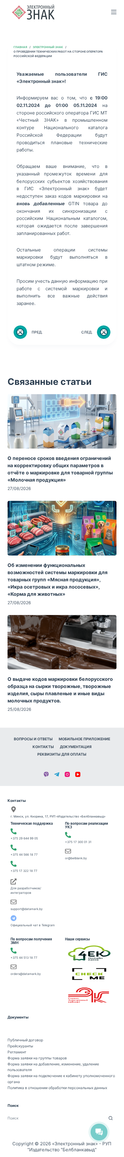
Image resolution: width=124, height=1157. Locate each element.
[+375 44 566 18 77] (14, 848)
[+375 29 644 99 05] (14, 831)
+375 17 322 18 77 (24, 870)
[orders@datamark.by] (14, 967)
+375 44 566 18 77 (24, 854)
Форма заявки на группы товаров (37, 1058)
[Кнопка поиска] (110, 1118)
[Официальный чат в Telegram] (14, 918)
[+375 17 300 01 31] (68, 835)
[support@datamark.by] (14, 902)
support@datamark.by (27, 909)
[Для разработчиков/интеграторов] (14, 881)
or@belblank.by (76, 858)
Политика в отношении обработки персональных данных (57, 1087)
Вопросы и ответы (33, 739)
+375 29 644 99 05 (24, 838)
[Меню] (113, 12)
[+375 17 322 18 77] (14, 864)
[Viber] (46, 774)
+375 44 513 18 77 (24, 957)
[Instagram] (67, 774)
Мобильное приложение (84, 739)
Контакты (43, 746)
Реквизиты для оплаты (61, 754)
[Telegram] (56, 774)
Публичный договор (25, 1040)
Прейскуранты (20, 1046)
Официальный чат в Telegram (33, 925)
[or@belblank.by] (68, 851)
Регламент (17, 1052)
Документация (75, 746)
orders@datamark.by (26, 974)
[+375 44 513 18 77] (14, 951)
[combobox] (56, 1118)
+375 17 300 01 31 (78, 842)
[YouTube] (77, 774)
